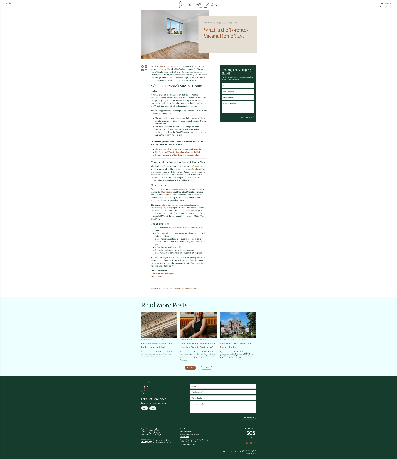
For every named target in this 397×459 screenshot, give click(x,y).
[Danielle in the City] (198, 5)
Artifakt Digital (252, 453)
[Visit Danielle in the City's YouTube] (251, 443)
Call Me (382, 7)
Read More (190, 368)
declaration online (197, 169)
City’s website (166, 192)
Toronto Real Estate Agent (162, 289)
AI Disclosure (225, 451)
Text (152, 408)
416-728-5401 (386, 3)
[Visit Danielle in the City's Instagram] (255, 443)
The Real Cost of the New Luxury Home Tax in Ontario (178, 149)
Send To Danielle (246, 117)
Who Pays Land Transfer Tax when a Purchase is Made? (178, 152)
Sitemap (250, 451)
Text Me (389, 7)
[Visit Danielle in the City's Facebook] (247, 443)
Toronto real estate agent (165, 66)
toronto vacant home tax (186, 289)
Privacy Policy (235, 451)
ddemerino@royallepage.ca (162, 273)
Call (144, 408)
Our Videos (206, 368)
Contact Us (243, 451)
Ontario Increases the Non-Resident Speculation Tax (177, 155)
